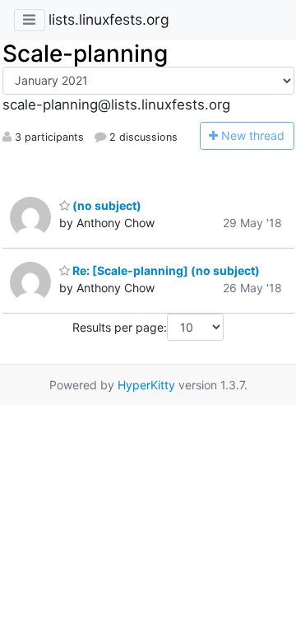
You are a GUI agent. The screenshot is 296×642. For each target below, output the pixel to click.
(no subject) (105, 205)
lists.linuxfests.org (109, 19)
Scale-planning (85, 53)
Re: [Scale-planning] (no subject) (165, 270)
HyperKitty (146, 385)
